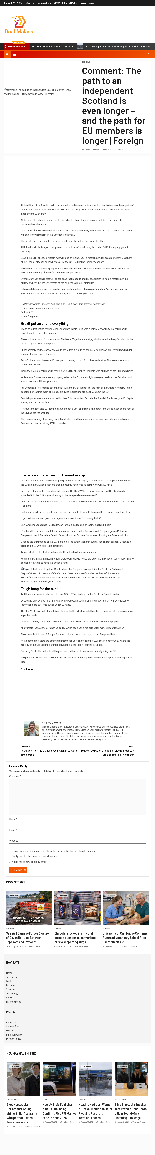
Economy (11, 985)
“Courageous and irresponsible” (84, 278)
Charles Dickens (92, 150)
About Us (31, 3)
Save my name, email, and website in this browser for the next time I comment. (54, 851)
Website (13, 840)
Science (10, 989)
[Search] (148, 54)
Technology (12, 993)
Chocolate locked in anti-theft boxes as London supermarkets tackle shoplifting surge (75, 937)
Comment (15, 776)
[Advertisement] (77, 181)
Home (9, 973)
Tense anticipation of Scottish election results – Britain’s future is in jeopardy (107, 750)
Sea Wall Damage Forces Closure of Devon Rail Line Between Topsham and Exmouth (27, 937)
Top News (86, 62)
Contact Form (45, 3)
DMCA (57, 3)
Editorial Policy (70, 3)
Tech (45, 1100)
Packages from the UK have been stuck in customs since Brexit (49, 750)
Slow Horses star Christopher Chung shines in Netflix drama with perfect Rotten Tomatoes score (22, 1113)
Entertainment (13, 1001)
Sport (9, 997)
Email (13, 830)
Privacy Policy (87, 3)
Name (13, 819)
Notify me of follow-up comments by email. (35, 856)
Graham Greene (33, 946)
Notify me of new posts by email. (29, 861)
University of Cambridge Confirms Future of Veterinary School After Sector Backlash (125, 937)
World (9, 981)
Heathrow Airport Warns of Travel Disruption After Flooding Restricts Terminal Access (105, 46)
